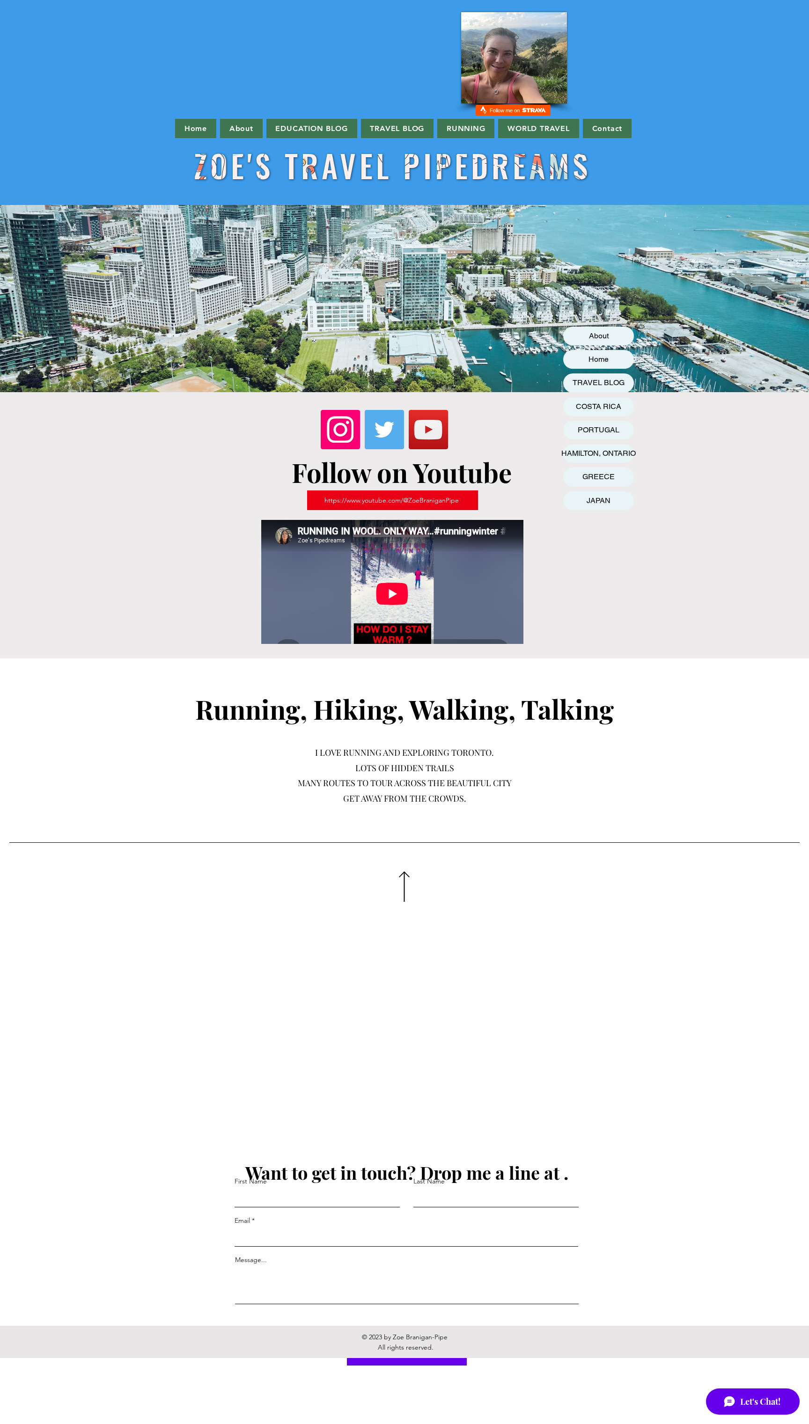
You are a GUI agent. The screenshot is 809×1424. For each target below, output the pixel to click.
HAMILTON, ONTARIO (598, 453)
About (599, 335)
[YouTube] (428, 429)
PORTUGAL (598, 429)
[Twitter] (384, 429)
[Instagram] (340, 429)
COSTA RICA (598, 406)
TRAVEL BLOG (599, 382)
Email (242, 1220)
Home (598, 359)
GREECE (598, 476)
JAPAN (598, 500)
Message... (251, 1259)
